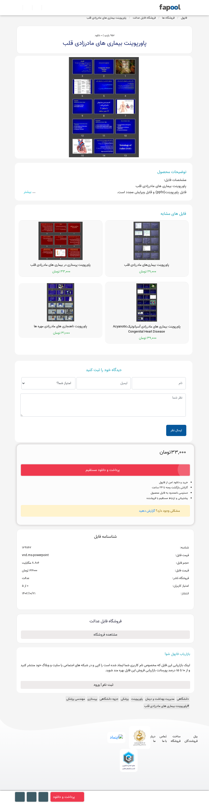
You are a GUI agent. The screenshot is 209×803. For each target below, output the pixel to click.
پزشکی (125, 698)
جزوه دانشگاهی (109, 698)
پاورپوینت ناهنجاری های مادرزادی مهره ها (60, 326)
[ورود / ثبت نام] (25, 7)
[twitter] (137, 788)
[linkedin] (146, 788)
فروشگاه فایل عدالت (144, 18)
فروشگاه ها (168, 18)
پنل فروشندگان (191, 738)
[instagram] (127, 788)
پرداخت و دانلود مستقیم (103, 470)
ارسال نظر (176, 430)
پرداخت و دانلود (64, 797)
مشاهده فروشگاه (105, 635)
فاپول (184, 18)
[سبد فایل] (19, 7)
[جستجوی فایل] (44, 7)
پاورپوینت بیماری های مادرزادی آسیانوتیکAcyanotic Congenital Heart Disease (146, 329)
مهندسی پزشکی (75, 698)
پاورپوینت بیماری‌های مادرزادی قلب (146, 265)
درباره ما (152, 738)
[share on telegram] (98, 602)
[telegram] (118, 788)
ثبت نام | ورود (104, 685)
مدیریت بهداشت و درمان (159, 698)
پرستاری (92, 698)
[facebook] (109, 788)
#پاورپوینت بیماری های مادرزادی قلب (166, 706)
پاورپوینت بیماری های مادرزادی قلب (106, 18)
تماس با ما (163, 738)
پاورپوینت (137, 698)
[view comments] (111, 602)
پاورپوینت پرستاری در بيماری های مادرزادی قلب (60, 265)
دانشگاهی (183, 698)
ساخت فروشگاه (175, 738)
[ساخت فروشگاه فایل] (35, 7)
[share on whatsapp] (105, 602)
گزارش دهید (147, 511)
